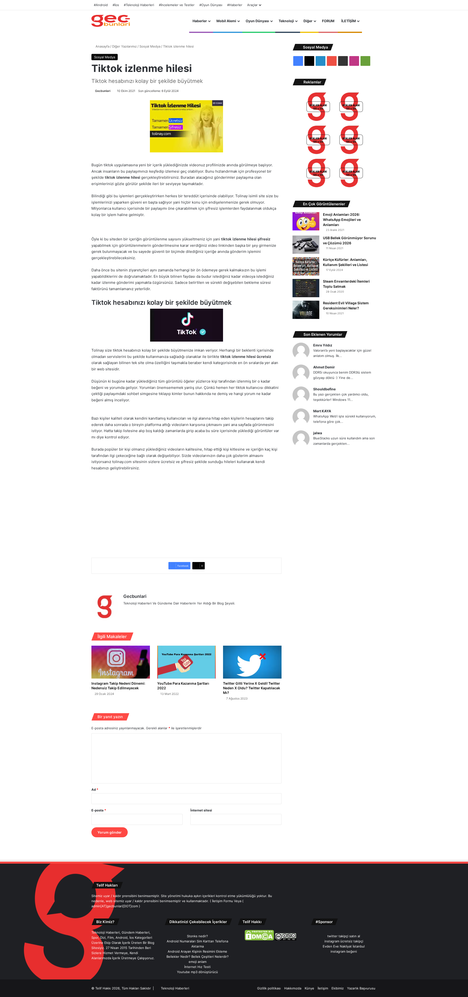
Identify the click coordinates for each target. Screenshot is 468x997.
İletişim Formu (222, 901)
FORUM (328, 21)
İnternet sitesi (201, 810)
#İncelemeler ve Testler (177, 5)
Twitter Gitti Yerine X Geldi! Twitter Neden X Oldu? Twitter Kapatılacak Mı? (251, 688)
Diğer (307, 21)
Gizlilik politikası (269, 988)
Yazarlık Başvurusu (361, 988)
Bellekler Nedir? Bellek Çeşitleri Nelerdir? (197, 956)
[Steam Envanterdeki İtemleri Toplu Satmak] (305, 288)
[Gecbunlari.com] (110, 21)
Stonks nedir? (197, 936)
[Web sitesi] (126, 611)
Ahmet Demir (324, 367)
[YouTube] (150, 611)
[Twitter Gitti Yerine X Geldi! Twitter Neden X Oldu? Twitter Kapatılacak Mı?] (252, 662)
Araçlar (252, 5)
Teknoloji (286, 21)
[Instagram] (161, 611)
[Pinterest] (155, 611)
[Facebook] (132, 611)
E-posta (98, 810)
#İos (116, 5)
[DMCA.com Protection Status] (259, 939)
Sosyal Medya (149, 46)
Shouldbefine (324, 389)
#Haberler (234, 5)
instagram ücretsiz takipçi (343, 941)
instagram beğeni (344, 951)
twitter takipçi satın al (343, 936)
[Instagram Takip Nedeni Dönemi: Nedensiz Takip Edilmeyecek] (120, 662)
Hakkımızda (292, 988)
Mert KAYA (322, 411)
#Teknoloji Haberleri (139, 5)
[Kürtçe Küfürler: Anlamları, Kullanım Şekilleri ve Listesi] (305, 266)
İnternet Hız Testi (197, 967)
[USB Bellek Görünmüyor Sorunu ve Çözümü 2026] (305, 245)
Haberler (200, 21)
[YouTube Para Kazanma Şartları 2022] (186, 662)
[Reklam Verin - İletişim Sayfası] (318, 107)
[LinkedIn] (144, 611)
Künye (309, 988)
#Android (101, 5)
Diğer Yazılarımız (124, 46)
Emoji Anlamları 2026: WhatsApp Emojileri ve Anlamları (342, 219)
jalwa (317, 433)
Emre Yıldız (322, 345)
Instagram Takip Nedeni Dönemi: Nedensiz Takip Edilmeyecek (118, 685)
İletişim (323, 988)
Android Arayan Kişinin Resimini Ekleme (197, 951)
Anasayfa (102, 46)
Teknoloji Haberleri (175, 988)
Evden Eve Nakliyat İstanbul (344, 946)
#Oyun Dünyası (210, 5)
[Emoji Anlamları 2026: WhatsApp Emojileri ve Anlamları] (305, 221)
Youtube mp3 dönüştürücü (197, 972)
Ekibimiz (338, 988)
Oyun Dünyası (257, 21)
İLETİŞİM (348, 21)
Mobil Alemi (226, 21)
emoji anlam (197, 962)
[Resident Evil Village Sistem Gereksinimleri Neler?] (305, 310)
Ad (94, 789)
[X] (138, 611)
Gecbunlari (102, 91)
